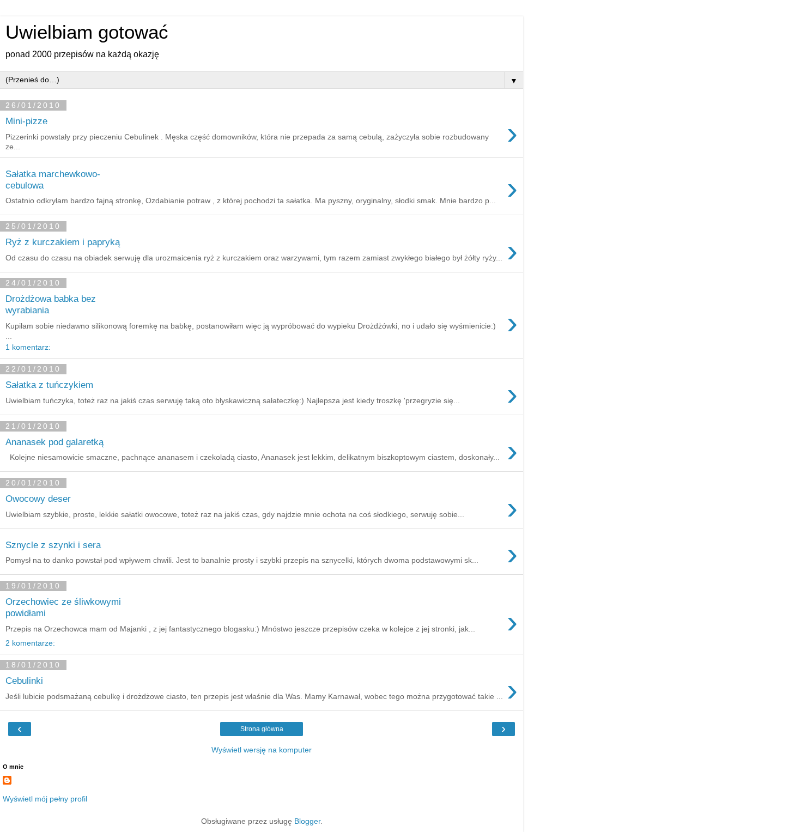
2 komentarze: (30, 643)
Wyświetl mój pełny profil (45, 798)
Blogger (307, 821)
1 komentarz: (28, 347)
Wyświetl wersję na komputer (261, 749)
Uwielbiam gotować (86, 32)
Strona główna (261, 729)
